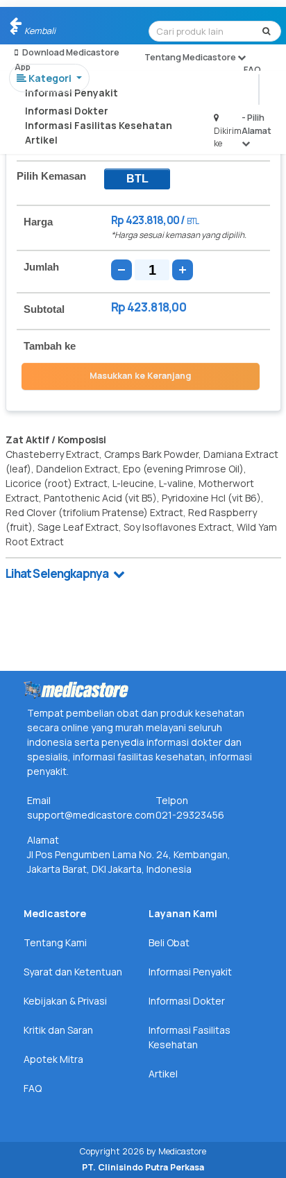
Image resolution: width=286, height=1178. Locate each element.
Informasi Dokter (66, 110)
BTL (137, 179)
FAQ (252, 70)
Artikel (41, 139)
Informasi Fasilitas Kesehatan (98, 125)
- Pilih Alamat (256, 124)
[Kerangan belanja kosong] (43, 24)
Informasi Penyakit (71, 92)
